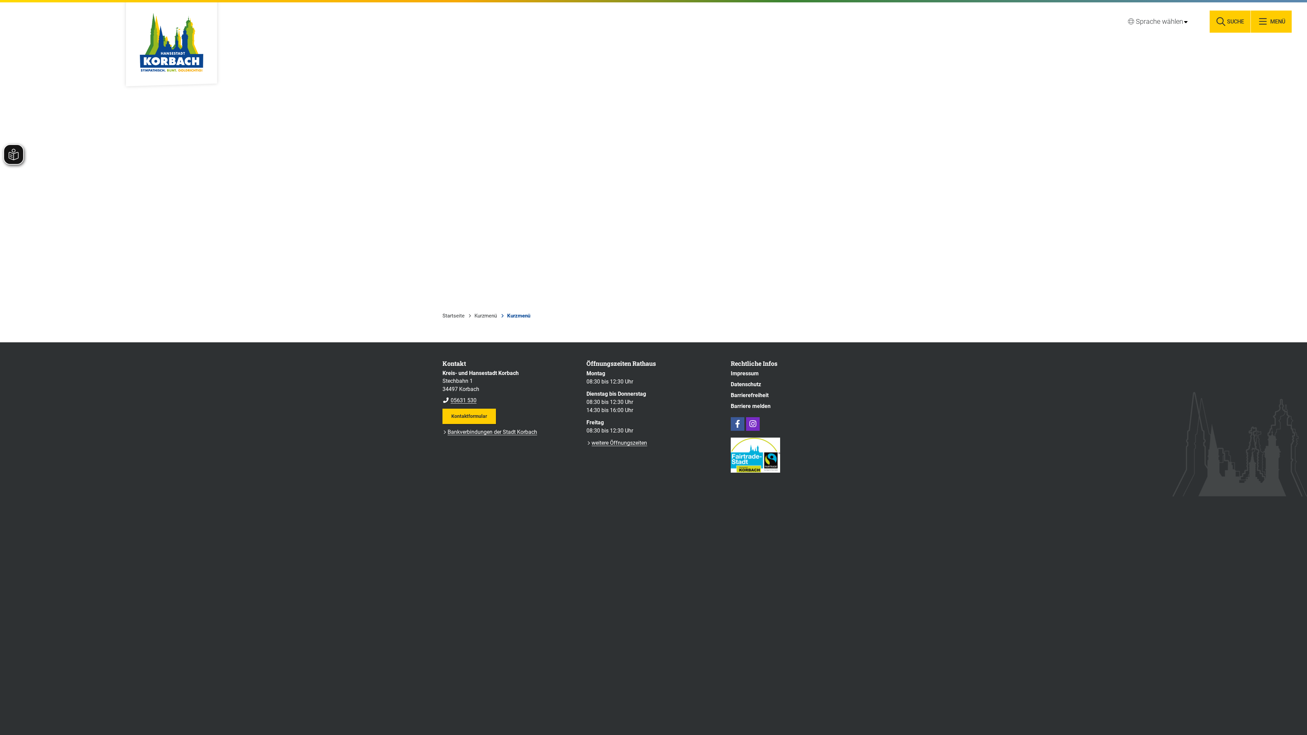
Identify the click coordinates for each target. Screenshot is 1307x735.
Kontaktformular (469, 416)
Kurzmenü (485, 316)
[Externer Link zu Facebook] (737, 424)
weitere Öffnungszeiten (619, 443)
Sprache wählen (1159, 21)
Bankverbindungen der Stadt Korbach (492, 432)
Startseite (453, 316)
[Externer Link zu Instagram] (753, 424)
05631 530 (459, 400)
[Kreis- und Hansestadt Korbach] (509, 387)
